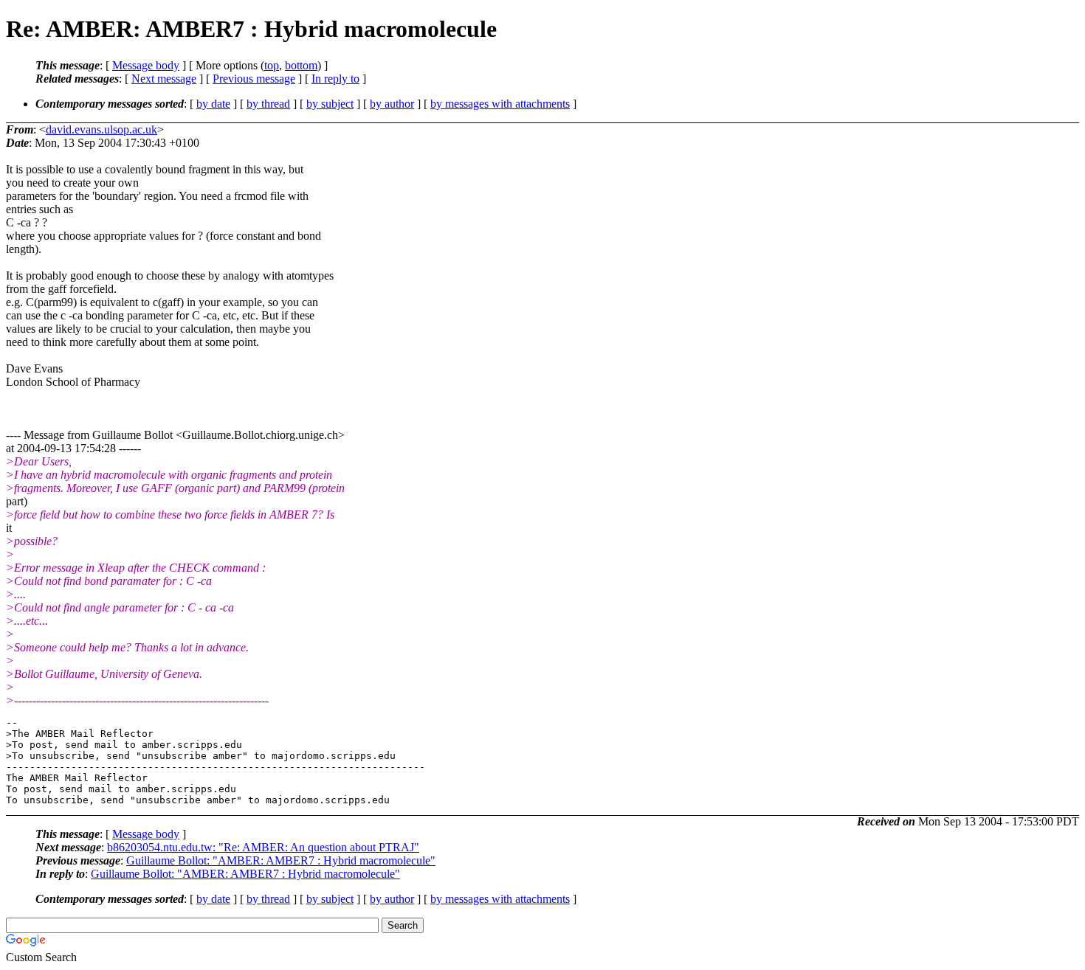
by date (213, 103)
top (271, 65)
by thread (268, 103)
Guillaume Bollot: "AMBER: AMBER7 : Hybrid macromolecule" (280, 860)
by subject (330, 103)
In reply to (335, 78)
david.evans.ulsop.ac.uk (101, 129)
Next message (163, 78)
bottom (301, 65)
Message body (145, 65)
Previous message (254, 78)
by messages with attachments (500, 103)
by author (392, 103)
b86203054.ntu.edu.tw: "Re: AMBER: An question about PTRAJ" (263, 847)
